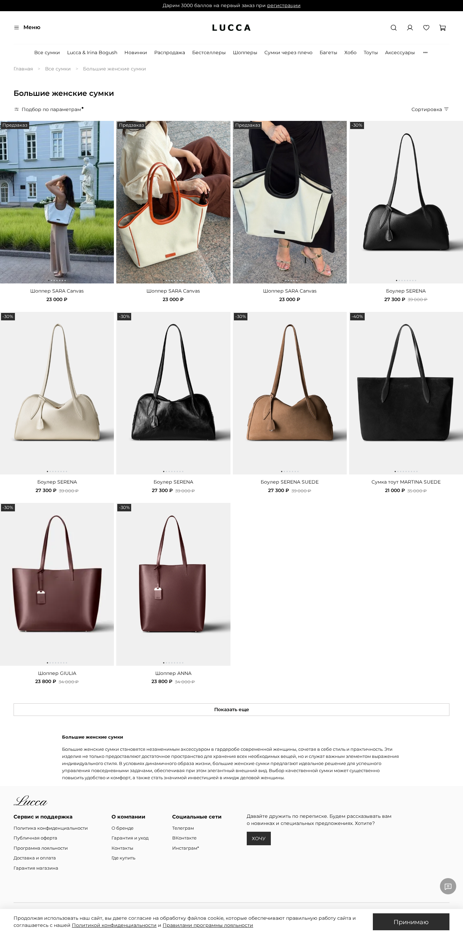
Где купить (123, 857)
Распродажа (169, 52)
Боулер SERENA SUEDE (290, 482)
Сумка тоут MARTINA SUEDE (406, 482)
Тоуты (371, 52)
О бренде (123, 828)
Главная (23, 69)
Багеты (328, 52)
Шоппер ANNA (173, 673)
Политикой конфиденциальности (114, 925)
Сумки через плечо (288, 52)
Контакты (122, 848)
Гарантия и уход (130, 838)
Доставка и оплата (35, 857)
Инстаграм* (185, 848)
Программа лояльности (41, 848)
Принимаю (411, 922)
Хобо (350, 52)
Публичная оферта (35, 838)
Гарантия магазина (36, 868)
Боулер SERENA (406, 291)
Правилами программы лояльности (208, 925)
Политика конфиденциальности (51, 828)
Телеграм (183, 828)
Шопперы (245, 52)
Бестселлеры (209, 52)
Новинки (135, 52)
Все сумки (47, 52)
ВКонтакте (184, 838)
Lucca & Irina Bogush (92, 52)
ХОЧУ (259, 838)
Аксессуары (400, 52)
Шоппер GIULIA (57, 673)
